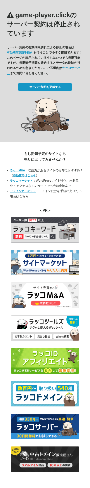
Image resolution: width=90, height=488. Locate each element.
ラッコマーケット (21, 180)
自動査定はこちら (24, 175)
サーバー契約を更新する (45, 87)
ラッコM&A (17, 170)
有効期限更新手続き (20, 52)
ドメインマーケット (23, 191)
